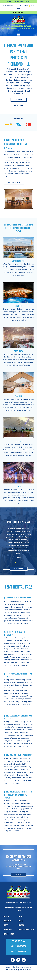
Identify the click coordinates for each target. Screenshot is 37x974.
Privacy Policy (11, 967)
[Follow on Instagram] (18, 960)
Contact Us (18, 875)
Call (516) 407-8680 (18, 946)
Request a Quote (18, 13)
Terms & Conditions (24, 967)
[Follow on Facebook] (13, 960)
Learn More (18, 100)
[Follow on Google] (24, 960)
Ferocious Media (25, 970)
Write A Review (18, 569)
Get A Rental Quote (14, 183)
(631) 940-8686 (12, 26)
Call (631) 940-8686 (18, 951)
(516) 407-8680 (25, 26)
